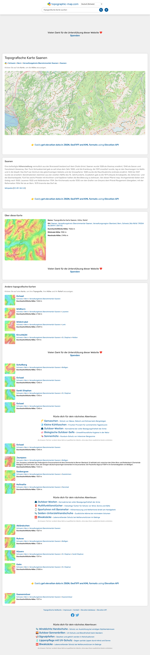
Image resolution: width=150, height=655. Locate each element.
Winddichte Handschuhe (53, 628)
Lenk (64, 325)
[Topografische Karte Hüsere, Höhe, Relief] (10, 555)
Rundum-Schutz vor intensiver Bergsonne (77, 436)
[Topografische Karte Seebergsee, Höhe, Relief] (10, 475)
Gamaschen (51, 420)
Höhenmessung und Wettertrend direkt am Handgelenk (93, 510)
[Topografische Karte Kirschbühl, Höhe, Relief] (10, 339)
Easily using (77, 144)
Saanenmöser (23, 594)
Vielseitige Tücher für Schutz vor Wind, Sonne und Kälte (87, 506)
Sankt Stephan (23, 390)
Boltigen (65, 367)
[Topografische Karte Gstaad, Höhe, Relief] (10, 300)
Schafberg (21, 364)
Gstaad (20, 296)
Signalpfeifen (47, 636)
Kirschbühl (21, 335)
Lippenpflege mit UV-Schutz (55, 640)
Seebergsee (22, 471)
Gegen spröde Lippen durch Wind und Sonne (92, 641)
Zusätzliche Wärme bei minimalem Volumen (92, 513)
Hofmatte (21, 484)
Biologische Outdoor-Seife (59, 432)
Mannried (65, 487)
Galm (19, 564)
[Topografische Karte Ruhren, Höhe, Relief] (10, 542)
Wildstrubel (22, 322)
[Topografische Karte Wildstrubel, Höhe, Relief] (10, 326)
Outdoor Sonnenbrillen (52, 632)
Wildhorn (20, 309)
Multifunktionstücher (50, 505)
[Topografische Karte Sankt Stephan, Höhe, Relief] (10, 394)
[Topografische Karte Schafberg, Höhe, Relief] (10, 368)
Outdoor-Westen (53, 428)
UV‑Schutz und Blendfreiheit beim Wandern (85, 633)
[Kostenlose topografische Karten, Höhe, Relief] (6, 63)
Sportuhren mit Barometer (53, 509)
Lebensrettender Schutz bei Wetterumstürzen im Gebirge (76, 517)
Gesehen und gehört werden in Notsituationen (75, 637)
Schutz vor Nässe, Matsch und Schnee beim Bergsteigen (83, 421)
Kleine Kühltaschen (55, 424)
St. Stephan (66, 337)
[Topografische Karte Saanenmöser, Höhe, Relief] (10, 598)
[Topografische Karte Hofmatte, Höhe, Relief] (10, 488)
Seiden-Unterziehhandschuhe (55, 513)
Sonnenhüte (51, 436)
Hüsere (20, 551)
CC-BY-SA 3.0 (19, 188)
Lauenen (65, 312)
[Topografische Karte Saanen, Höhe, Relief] (25, 239)
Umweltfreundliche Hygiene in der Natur (92, 432)
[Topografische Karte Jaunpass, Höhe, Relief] (10, 462)
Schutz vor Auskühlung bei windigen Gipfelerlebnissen (91, 629)
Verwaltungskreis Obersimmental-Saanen (44, 299)
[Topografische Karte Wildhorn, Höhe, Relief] (10, 313)
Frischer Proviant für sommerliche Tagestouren (87, 425)
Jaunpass (21, 457)
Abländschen (23, 525)
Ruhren (20, 538)
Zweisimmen (66, 474)
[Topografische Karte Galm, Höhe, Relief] (10, 568)
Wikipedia (8, 188)
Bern (26, 299)
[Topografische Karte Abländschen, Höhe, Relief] (10, 529)
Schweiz (19, 299)
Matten (75, 337)
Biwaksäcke (44, 517)
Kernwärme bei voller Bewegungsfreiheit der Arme (85, 429)
